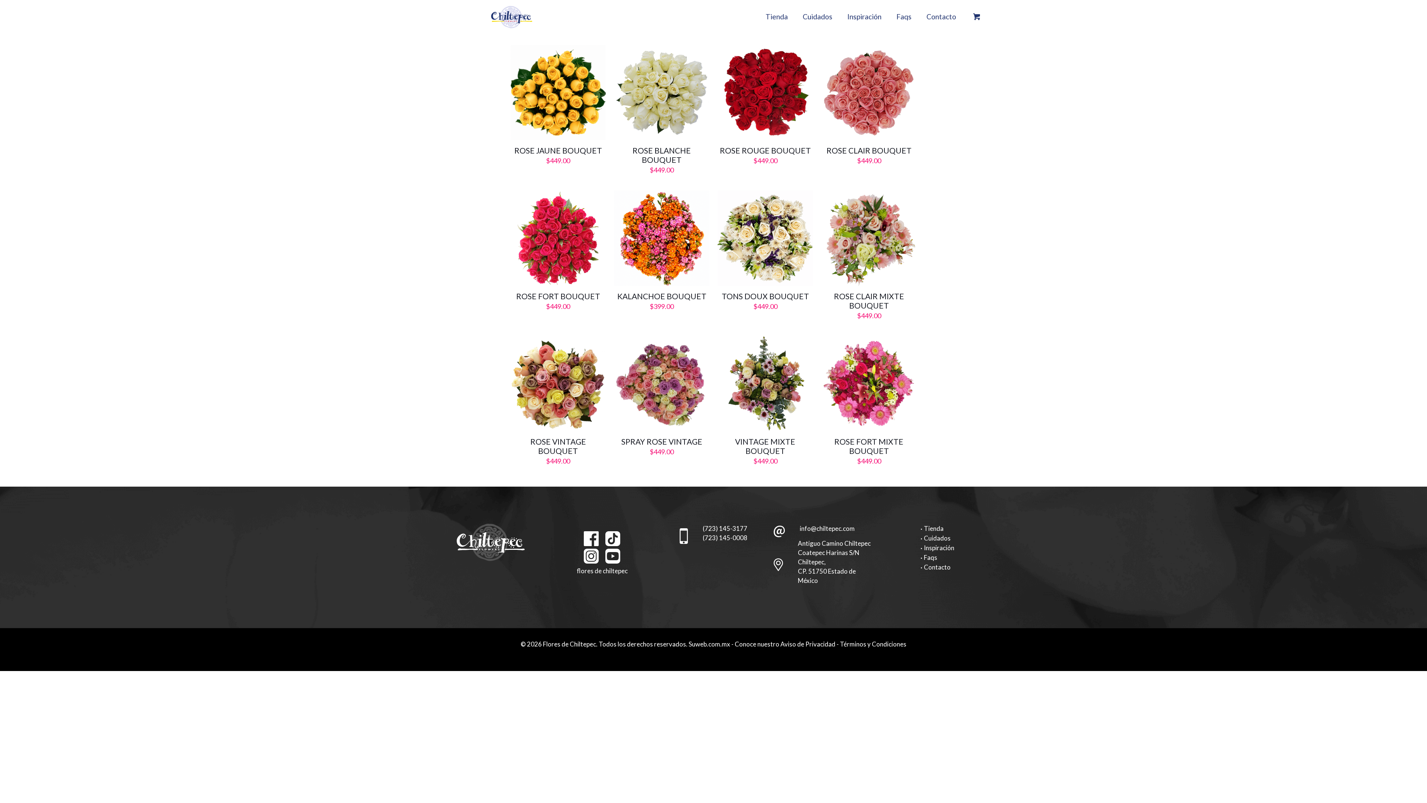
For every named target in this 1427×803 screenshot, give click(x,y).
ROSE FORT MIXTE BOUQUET (868, 446)
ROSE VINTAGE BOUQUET (558, 446)
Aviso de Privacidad (807, 644)
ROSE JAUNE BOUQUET (558, 150)
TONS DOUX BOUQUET (765, 296)
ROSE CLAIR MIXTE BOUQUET (869, 300)
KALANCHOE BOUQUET (661, 296)
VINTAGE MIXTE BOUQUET (765, 446)
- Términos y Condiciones (871, 644)
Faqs (930, 557)
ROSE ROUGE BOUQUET (765, 150)
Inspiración (939, 548)
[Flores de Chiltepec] (512, 16)
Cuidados (937, 538)
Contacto (937, 567)
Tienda (934, 528)
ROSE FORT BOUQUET (558, 296)
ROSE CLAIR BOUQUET (869, 150)
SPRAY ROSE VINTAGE (661, 441)
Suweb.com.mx (709, 644)
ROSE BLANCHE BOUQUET (661, 155)
